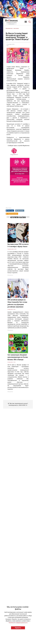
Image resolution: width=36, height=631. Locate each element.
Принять (18, 628)
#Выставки (8, 208)
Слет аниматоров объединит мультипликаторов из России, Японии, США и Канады (18, 357)
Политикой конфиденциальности (18, 622)
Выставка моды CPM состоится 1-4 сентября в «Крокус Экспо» (18, 245)
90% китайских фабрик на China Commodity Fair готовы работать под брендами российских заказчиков (17, 303)
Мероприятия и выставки (12, 28)
